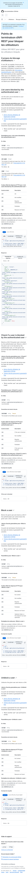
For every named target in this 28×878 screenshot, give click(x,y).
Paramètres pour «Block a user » (11, 555)
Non (12, 847)
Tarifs (7, 872)
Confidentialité (21, 870)
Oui (5, 847)
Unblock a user (8, 678)
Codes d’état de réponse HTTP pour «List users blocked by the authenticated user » (13, 185)
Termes (14, 870)
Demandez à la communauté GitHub (12, 857)
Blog (21, 872)
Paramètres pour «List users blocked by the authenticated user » (13, 136)
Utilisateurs (11, 19)
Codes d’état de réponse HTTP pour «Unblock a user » (12, 750)
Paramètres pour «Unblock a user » (11, 719)
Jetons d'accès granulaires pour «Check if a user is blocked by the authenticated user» (13, 358)
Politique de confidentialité (7, 849)
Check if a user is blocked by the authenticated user (13, 336)
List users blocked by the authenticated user (12, 91)
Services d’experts (14, 872)
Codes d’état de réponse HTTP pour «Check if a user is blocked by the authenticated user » (12, 423)
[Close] (23, 2)
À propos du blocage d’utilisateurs (10, 59)
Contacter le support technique (11, 859)
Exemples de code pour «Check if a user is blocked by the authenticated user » (13, 454)
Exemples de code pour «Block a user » (13, 621)
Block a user (6, 510)
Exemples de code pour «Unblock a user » (13, 778)
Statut (2, 872)
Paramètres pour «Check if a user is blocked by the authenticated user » (12, 390)
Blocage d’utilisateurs (21, 19)
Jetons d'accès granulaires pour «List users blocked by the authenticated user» (13, 104)
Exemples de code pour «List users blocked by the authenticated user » (12, 214)
